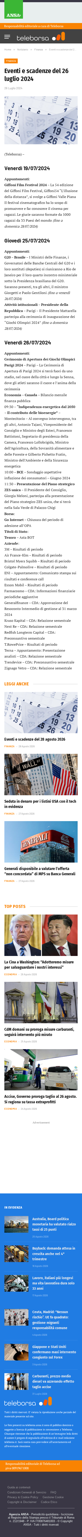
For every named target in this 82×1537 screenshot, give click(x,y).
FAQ (53, 1492)
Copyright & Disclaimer (22, 1502)
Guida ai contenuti (18, 1487)
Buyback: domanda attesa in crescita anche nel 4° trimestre (53, 1253)
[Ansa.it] (13, 11)
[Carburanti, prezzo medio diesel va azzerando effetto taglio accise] (16, 1381)
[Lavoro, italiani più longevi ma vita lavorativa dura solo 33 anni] (16, 1283)
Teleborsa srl (51, 1464)
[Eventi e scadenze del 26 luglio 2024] (41, 120)
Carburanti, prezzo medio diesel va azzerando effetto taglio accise (53, 1381)
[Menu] (7, 35)
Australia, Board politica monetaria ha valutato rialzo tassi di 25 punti (54, 1224)
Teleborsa (56, 26)
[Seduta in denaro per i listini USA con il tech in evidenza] (41, 774)
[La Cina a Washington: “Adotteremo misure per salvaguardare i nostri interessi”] (41, 935)
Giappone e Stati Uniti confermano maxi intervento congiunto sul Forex (54, 1352)
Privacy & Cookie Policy (22, 1497)
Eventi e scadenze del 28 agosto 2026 (34, 739)
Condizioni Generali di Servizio (26, 1492)
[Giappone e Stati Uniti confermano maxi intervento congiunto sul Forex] (16, 1352)
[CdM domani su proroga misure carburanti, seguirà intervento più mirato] (41, 1002)
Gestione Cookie (53, 1497)
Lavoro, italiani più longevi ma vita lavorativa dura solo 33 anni (53, 1283)
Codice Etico (49, 1502)
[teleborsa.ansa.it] (41, 36)
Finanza (11, 60)
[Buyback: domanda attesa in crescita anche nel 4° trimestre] (16, 1253)
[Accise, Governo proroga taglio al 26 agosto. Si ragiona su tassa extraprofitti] (41, 1069)
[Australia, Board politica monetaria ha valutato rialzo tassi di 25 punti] (16, 1224)
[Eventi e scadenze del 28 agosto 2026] (41, 712)
